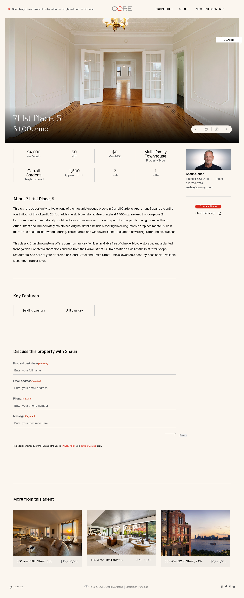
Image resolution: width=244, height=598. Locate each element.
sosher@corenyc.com (199, 187)
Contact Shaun (208, 206)
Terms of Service (88, 446)
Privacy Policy (68, 446)
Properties (164, 9)
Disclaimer (131, 587)
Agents (184, 9)
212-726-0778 (194, 183)
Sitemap (143, 587)
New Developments (210, 9)
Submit (183, 435)
